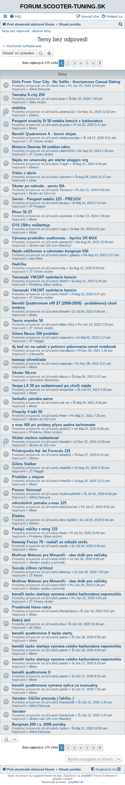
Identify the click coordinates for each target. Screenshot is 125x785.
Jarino (63, 728)
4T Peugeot (37, 206)
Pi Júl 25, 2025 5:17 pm (89, 124)
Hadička (19, 264)
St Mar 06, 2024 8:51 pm (87, 229)
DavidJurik (66, 702)
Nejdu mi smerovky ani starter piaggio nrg (50, 160)
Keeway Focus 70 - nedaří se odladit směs (50, 542)
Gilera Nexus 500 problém (35, 333)
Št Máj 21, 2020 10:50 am (89, 728)
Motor (33, 128)
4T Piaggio (36, 341)
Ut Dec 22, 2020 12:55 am (91, 441)
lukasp (64, 203)
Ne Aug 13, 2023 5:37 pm (101, 255)
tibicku (63, 376)
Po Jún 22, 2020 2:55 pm (89, 598)
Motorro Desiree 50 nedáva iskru (41, 147)
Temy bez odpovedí (15, 31)
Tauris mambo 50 (27, 320)
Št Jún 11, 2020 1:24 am (95, 715)
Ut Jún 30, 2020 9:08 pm (87, 559)
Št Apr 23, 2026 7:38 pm (85, 98)
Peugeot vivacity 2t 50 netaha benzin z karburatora (57, 121)
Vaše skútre (37, 102)
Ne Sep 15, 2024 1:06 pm (95, 151)
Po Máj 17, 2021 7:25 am (87, 415)
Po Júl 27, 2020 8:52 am (98, 507)
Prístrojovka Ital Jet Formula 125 (41, 451)
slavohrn (65, 177)
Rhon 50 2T (22, 212)
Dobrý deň (21, 620)
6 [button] (93, 63)
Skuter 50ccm (24, 373)
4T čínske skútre (41, 297)
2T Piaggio (36, 471)
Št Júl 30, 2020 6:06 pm (100, 494)
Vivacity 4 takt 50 (27, 412)
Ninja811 (65, 454)
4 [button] (81, 63)
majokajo (65, 363)
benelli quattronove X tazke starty (42, 633)
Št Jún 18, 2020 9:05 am (89, 637)
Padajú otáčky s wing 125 (35, 529)
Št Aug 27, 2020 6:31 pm (92, 454)
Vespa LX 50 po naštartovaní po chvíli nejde (51, 386)
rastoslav (65, 216)
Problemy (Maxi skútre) (45, 284)
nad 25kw (36, 258)
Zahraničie (36, 354)
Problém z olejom (28, 477)
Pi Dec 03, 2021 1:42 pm (95, 350)
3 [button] (74, 63)
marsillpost (66, 350)
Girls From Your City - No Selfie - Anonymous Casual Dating (66, 82)
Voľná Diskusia (39, 89)
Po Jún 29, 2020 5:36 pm (87, 585)
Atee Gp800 (67, 520)
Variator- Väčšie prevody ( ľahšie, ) (43, 698)
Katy (62, 268)
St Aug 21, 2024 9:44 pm (89, 164)
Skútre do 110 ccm (42, 193)
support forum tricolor (47, 775)
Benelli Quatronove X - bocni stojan (44, 134)
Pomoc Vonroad (26, 490)
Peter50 (64, 481)
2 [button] (68, 63)
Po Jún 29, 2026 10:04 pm (86, 85)
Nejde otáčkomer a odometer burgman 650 (50, 251)
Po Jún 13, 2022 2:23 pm (95, 324)
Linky (33, 180)
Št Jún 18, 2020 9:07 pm (97, 611)
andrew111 (66, 111)
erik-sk (64, 402)
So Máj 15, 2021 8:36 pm (91, 428)
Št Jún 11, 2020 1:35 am (95, 702)
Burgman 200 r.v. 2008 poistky (39, 724)
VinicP (63, 281)
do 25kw (35, 627)
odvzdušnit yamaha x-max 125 (39, 503)
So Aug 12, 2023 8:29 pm (86, 268)
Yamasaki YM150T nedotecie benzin (44, 277)
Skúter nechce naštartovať (35, 438)
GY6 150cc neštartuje (31, 225)
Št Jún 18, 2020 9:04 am (89, 650)
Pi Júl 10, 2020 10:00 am (87, 533)
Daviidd (64, 441)
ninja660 (65, 467)
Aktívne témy (41, 31)
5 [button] (87, 63)
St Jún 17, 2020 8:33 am (89, 663)
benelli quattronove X (31, 672)
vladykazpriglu (69, 138)
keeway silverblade (29, 359)
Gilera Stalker (24, 464)
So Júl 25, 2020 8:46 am (97, 520)
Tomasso (65, 190)
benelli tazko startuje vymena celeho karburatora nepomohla (66, 594)
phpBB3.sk (76, 782)
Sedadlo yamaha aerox (32, 399)
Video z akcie (24, 173)
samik (63, 546)
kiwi (62, 85)
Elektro (34, 115)
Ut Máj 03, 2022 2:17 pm (93, 337)
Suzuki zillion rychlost (32, 568)
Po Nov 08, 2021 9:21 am (93, 363)
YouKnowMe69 (69, 494)
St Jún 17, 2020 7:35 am (89, 689)
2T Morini (35, 575)
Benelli (63, 311)
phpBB (85, 775)
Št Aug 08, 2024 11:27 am (93, 177)
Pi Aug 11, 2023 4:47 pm (88, 294)
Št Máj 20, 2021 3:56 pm (90, 402)
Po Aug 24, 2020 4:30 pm (92, 467)
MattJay (65, 572)
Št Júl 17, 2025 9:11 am (99, 138)
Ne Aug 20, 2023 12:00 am (94, 242)
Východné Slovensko (44, 380)
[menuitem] (15, 16)
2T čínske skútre (41, 141)
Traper (64, 164)
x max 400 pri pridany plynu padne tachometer (54, 425)
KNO (62, 559)
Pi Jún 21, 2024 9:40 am (93, 190)
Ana (62, 624)
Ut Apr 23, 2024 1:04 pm (93, 216)
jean (62, 98)
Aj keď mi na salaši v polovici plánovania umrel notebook (64, 346)
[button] (100, 63)
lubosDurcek (68, 507)
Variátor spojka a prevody (47, 562)
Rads (63, 533)
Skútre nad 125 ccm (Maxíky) (50, 245)
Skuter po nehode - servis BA (38, 186)
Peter (63, 415)
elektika (19, 108)
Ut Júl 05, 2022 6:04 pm (88, 311)
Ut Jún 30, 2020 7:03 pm (91, 572)
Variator (19, 711)
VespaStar (66, 389)
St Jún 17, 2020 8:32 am (89, 676)
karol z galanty (69, 255)
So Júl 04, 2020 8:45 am (88, 546)
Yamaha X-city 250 (28, 95)
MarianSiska (68, 611)
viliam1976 (66, 151)
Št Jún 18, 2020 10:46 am (86, 624)
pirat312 (65, 428)
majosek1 (66, 337)
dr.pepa (64, 124)
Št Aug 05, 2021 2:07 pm (89, 376)
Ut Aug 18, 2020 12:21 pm (92, 481)
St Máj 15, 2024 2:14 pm (89, 203)
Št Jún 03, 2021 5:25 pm (94, 389)
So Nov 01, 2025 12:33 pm (96, 111)
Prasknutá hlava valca (31, 607)
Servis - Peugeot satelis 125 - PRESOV (46, 199)
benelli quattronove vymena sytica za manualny (55, 685)
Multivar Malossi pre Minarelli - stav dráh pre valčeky (59, 555)
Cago (63, 229)
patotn (63, 598)
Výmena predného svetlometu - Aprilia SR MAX (54, 238)
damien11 (66, 242)
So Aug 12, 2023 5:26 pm (89, 281)
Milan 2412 (66, 324)
